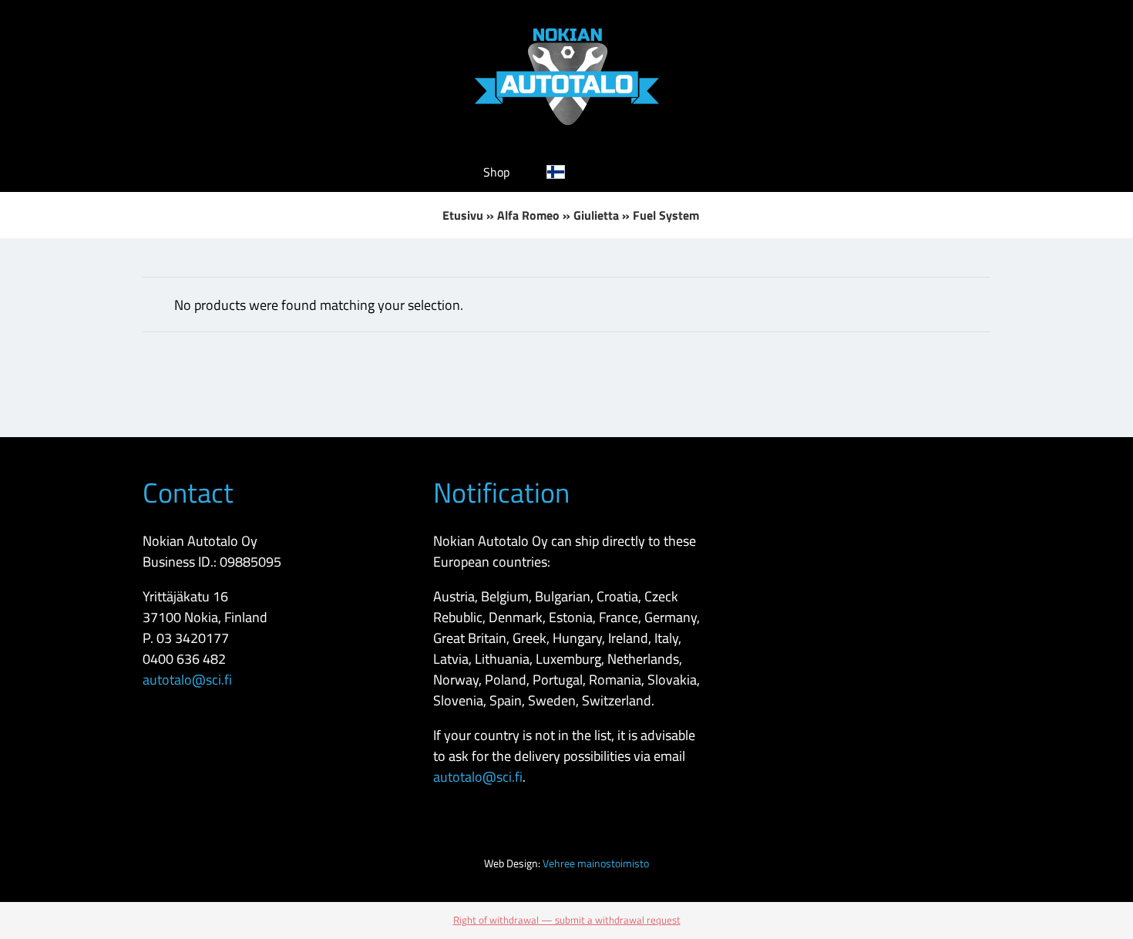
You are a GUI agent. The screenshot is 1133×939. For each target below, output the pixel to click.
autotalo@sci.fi (187, 679)
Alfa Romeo (528, 215)
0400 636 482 (184, 658)
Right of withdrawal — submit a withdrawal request (567, 919)
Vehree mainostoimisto (596, 863)
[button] (625, 172)
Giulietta (596, 215)
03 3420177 (192, 638)
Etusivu (462, 215)
